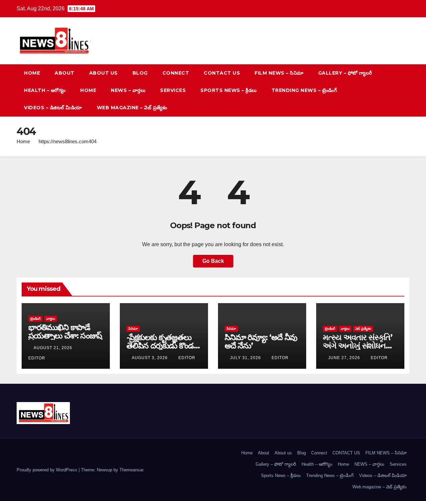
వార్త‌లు (50, 318)
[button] (392, 90)
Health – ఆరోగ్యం (45, 90)
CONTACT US (222, 73)
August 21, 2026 (54, 347)
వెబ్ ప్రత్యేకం (363, 328)
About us (103, 73)
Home (32, 73)
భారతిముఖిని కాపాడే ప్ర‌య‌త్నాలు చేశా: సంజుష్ (65, 331)
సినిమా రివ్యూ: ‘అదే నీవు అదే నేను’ (261, 341)
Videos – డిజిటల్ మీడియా (53, 108)
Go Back (213, 261)
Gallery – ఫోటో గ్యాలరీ (345, 73)
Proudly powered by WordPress (48, 469)
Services (173, 90)
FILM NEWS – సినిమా (279, 73)
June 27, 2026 (344, 357)
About (65, 73)
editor (186, 357)
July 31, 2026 (246, 357)
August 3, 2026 (150, 357)
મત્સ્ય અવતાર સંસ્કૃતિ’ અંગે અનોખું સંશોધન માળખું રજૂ (357, 345)
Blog (140, 73)
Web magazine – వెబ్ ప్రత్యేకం (132, 108)
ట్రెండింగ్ (35, 318)
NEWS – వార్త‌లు (128, 90)
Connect (175, 73)
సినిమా (133, 328)
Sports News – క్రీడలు (228, 90)
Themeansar (131, 469)
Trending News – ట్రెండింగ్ (304, 90)
